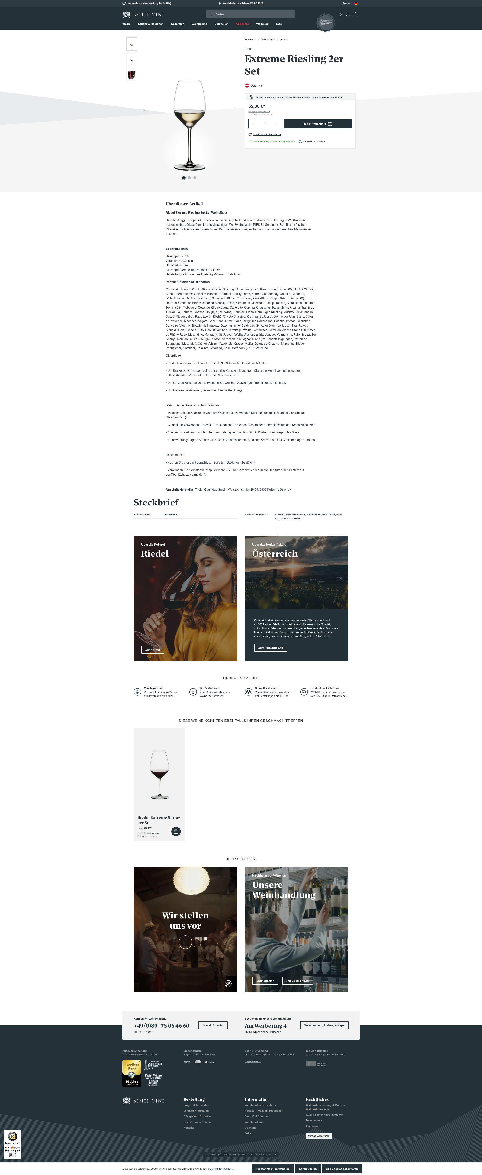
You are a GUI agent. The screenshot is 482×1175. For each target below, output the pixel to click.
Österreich (170, 514)
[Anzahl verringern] (253, 123)
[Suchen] (209, 14)
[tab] (184, 204)
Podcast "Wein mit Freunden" (264, 1110)
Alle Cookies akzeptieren (342, 1168)
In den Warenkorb (315, 123)
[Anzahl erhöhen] (276, 123)
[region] (181, 109)
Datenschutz (314, 1120)
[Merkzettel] (341, 14)
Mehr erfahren (265, 980)
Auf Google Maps (297, 980)
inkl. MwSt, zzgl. (259, 112)
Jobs (248, 1133)
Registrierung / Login (197, 1121)
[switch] (12, 1155)
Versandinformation (196, 1110)
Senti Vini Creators (257, 1116)
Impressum (313, 1125)
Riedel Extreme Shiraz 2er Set (158, 820)
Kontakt (189, 1127)
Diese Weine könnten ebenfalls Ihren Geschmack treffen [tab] (241, 721)
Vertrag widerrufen (318, 1136)
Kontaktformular (213, 1025)
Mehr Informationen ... (222, 1168)
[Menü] (19, 1132)
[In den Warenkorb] (176, 831)
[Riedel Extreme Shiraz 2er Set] (159, 767)
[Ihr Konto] (348, 14)
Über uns (250, 1127)
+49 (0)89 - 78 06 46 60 (161, 1026)
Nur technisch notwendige (272, 1168)
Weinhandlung (254, 1121)
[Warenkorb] (356, 14)
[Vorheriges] (144, 109)
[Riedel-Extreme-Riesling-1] (189, 109)
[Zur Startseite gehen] (143, 14)
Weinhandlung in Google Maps (324, 1025)
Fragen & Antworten (196, 1105)
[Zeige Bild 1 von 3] (183, 177)
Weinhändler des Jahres (260, 1105)
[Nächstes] (234, 109)
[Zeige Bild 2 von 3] (189, 177)
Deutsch (347, 3)
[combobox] (350, 3)
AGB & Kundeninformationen (324, 1114)
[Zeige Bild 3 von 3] (194, 177)
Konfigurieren (308, 1168)
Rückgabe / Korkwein (197, 1116)
